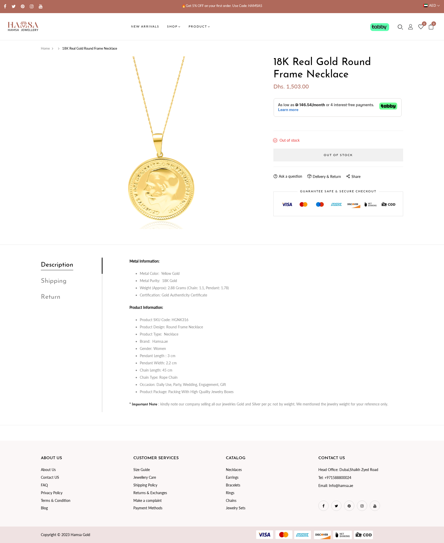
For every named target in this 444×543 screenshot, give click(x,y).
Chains (231, 500)
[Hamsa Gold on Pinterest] (23, 6)
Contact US (50, 477)
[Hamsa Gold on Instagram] (32, 6)
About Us (48, 469)
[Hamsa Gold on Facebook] (5, 6)
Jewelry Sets (235, 508)
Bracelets (233, 485)
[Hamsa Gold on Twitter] (14, 6)
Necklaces (234, 469)
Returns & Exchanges (150, 493)
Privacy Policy (51, 493)
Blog (44, 508)
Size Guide (141, 469)
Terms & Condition (55, 500)
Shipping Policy (145, 485)
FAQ (44, 485)
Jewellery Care (144, 477)
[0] (420, 27)
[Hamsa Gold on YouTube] (41, 6)
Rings (230, 493)
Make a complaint (147, 500)
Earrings (232, 477)
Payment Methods (147, 508)
